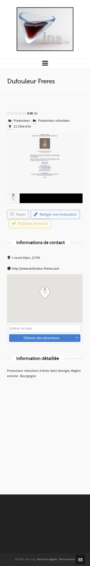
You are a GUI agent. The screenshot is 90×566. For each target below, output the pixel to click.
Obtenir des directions (42, 338)
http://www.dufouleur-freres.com (35, 268)
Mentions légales (47, 559)
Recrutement (67, 559)
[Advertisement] (45, 430)
